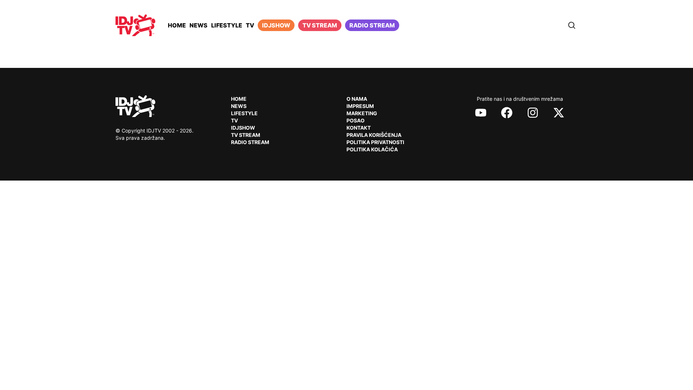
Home (177, 25)
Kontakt (358, 128)
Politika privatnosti (375, 142)
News (198, 25)
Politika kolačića (372, 149)
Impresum (360, 106)
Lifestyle (226, 25)
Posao (355, 120)
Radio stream (372, 25)
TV (250, 25)
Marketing (361, 113)
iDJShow (276, 25)
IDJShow (243, 128)
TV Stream (319, 25)
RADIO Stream (250, 142)
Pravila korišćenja (373, 135)
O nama (356, 99)
